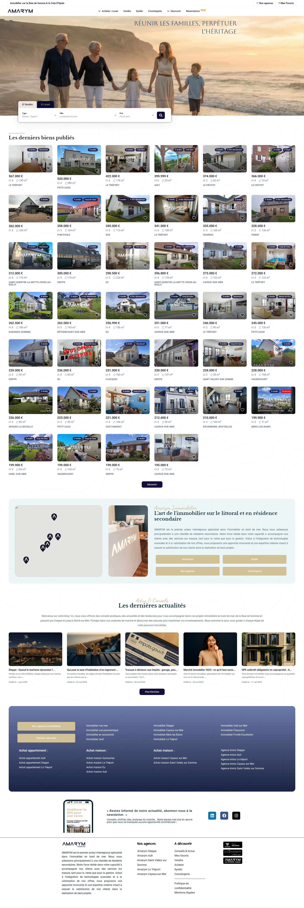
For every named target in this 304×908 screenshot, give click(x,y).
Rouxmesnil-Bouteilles (217, 426)
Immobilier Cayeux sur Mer (168, 730)
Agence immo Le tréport (234, 759)
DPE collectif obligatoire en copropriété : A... (267, 669)
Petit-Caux (64, 187)
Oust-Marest (114, 426)
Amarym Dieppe (146, 851)
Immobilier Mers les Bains (168, 734)
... (23, 677)
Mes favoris (181, 855)
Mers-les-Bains (261, 426)
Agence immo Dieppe (233, 750)
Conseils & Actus (184, 851)
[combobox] (40, 115)
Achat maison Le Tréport (100, 762)
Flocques (111, 379)
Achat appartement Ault (32, 758)
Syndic (139, 11)
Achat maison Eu (95, 767)
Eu (107, 282)
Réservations (195, 11)
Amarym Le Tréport (148, 869)
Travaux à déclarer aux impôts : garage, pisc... (151, 669)
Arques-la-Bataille (21, 426)
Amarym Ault (145, 855)
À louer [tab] (45, 104)
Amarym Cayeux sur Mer (151, 874)
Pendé (255, 234)
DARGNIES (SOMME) (20, 332)
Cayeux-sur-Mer (213, 282)
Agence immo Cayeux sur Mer (237, 763)
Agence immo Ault (231, 754)
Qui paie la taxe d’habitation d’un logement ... (93, 669)
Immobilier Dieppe (164, 725)
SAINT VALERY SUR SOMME (218, 379)
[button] (26, 560)
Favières (208, 234)
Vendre (127, 11)
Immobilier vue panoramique (102, 730)
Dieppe (61, 282)
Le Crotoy (209, 185)
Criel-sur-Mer (17, 474)
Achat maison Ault (96, 771)
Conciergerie (155, 11)
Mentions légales (184, 892)
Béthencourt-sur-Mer (71, 332)
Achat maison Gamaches (100, 758)
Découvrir (176, 11)
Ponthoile (63, 234)
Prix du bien (125, 116)
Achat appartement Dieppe (34, 762)
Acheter (179, 864)
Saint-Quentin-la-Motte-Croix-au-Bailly (30, 283)
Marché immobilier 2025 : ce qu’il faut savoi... (210, 669)
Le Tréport (15, 185)
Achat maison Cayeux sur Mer (170, 758)
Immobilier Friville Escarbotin (237, 734)
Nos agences (266, 3)
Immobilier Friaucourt (233, 730)
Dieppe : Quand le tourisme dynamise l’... (32, 669)
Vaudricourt (259, 379)
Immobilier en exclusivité (100, 734)
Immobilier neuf (95, 739)
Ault (157, 185)
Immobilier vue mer (97, 725)
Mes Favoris (287, 3)
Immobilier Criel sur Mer (234, 725)
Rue (108, 234)
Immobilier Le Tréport (165, 739)
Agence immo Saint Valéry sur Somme (242, 768)
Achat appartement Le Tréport (35, 767)
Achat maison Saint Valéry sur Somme (175, 762)
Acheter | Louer (110, 11)
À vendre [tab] (27, 104)
